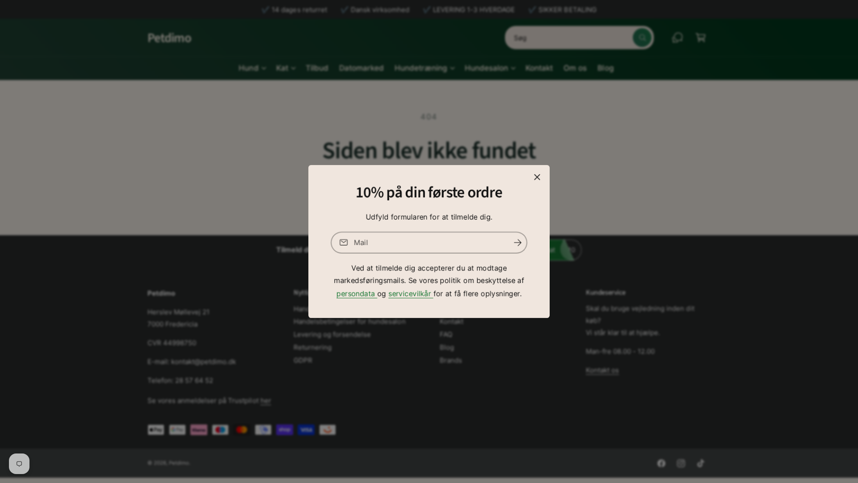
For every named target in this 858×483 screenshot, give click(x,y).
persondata (356, 293)
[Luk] (537, 177)
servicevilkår (410, 293)
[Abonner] (517, 243)
